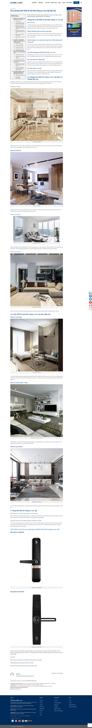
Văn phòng (56, 706)
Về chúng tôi (69, 2)
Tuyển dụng (56, 704)
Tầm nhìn (56, 700)
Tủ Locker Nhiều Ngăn (72, 706)
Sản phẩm (34, 2)
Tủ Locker (47, 2)
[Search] (81, 2)
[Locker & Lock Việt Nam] (16, 2)
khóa (46, 651)
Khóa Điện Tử (42, 708)
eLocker (20, 652)
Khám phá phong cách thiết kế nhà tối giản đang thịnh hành (23, 665)
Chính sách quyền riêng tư (58, 710)
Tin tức (70, 700)
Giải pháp (40, 2)
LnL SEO (18, 674)
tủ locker (43, 651)
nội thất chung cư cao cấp (41, 16)
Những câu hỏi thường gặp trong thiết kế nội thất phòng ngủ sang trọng (26, 660)
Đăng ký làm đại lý (57, 708)
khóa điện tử (55, 651)
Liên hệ (41, 714)
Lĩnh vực (41, 702)
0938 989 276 (27, 715)
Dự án (64, 2)
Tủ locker (41, 704)
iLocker (16, 652)
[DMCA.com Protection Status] (28, 720)
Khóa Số (41, 710)
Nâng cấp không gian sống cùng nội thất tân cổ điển (21, 662)
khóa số (50, 651)
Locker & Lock (52, 14)
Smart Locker (54, 2)
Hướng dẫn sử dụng (72, 704)
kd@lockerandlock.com (17, 688)
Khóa (59, 2)
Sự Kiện (70, 702)
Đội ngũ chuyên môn (57, 702)
